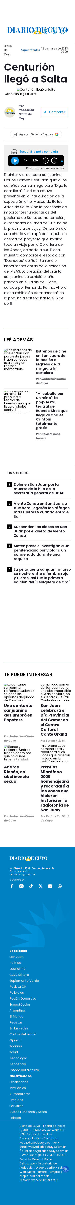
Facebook (11, 886)
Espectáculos (30, 50)
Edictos (15, 1118)
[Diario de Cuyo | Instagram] (45, 30)
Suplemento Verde (24, 980)
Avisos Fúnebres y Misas (28, 1112)
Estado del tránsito (24, 1070)
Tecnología (18, 1058)
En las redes (18, 1028)
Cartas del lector (22, 1034)
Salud (13, 1052)
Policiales (16, 992)
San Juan (16, 956)
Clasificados (18, 1082)
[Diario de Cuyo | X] (54, 30)
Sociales (15, 1046)
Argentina (17, 1010)
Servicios (16, 1106)
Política (15, 962)
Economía (17, 968)
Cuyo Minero (19, 974)
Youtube (50, 886)
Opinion (15, 1040)
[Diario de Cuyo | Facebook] (37, 30)
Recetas (15, 1022)
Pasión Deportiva (22, 998)
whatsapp (59, 886)
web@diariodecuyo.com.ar (38, 1143)
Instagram (21, 886)
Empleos (16, 1100)
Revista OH (17, 986)
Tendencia (17, 1064)
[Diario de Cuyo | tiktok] (62, 30)
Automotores (19, 1094)
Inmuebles (17, 1088)
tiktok (31, 886)
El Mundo (16, 1016)
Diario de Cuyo (8, 50)
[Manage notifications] (65, 1169)
